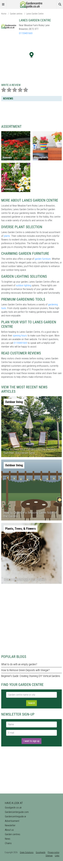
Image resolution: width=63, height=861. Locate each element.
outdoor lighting (23, 285)
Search (31, 703)
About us (9, 829)
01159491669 (25, 33)
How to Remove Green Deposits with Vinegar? (25, 670)
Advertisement (12, 820)
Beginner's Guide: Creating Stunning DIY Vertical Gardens (30, 676)
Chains (8, 843)
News (7, 838)
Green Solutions (26, 852)
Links (57, 855)
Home (3, 13)
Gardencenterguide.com (17, 812)
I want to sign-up (31, 741)
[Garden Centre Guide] (31, 4)
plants (7, 235)
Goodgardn (40, 852)
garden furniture (43, 258)
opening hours (20, 335)
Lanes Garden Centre (34, 13)
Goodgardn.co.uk (13, 807)
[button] (32, 55)
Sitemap (49, 855)
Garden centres (16, 13)
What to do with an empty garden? (19, 664)
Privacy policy (53, 852)
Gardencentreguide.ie (15, 816)
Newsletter (10, 825)
